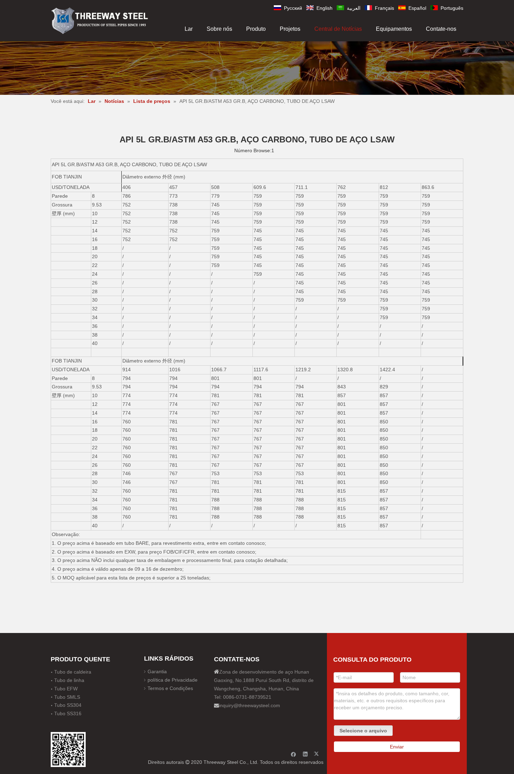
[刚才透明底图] (100, 20)
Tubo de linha (69, 680)
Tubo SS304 (67, 705)
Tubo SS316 (67, 713)
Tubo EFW (66, 688)
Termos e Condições (170, 688)
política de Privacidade (173, 680)
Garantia (157, 671)
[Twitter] (317, 754)
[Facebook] (293, 754)
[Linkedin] (305, 754)
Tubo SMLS (67, 697)
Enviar (397, 747)
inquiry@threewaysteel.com (249, 705)
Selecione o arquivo (363, 730)
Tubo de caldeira (72, 672)
